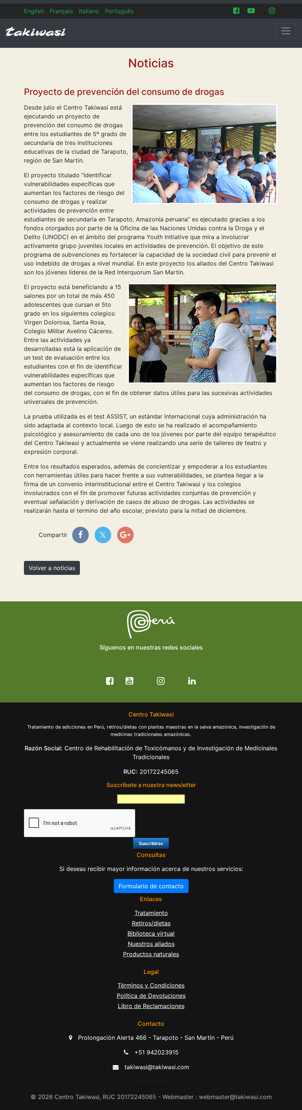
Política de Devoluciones (151, 995)
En (34, 11)
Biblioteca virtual (151, 933)
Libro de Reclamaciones (151, 1006)
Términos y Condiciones (151, 985)
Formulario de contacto (151, 886)
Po (119, 11)
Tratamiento (151, 913)
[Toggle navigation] (285, 31)
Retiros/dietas (151, 923)
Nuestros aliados (151, 943)
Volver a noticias (52, 568)
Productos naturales (151, 954)
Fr (61, 11)
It (89, 11)
